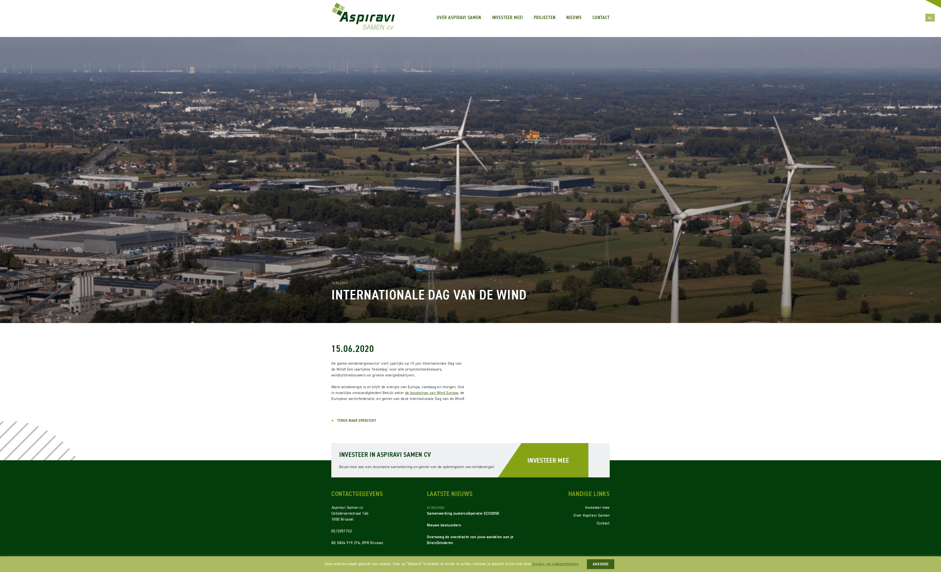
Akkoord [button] (600, 564)
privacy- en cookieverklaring (555, 563)
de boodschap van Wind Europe (431, 392)
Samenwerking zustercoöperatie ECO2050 (463, 513)
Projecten (545, 17)
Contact (601, 17)
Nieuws (574, 17)
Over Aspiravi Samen (459, 17)
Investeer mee (548, 460)
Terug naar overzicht (356, 421)
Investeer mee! (507, 17)
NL (930, 17)
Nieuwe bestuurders (444, 525)
